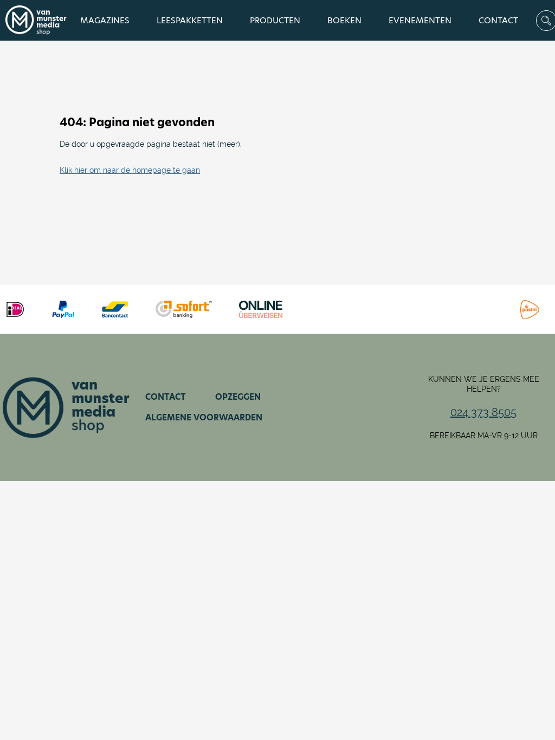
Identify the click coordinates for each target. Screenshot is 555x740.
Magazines (105, 20)
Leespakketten (190, 20)
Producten (275, 20)
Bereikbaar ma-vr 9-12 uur (484, 435)
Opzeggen (238, 397)
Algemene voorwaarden (203, 417)
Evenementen (420, 20)
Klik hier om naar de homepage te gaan (130, 170)
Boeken (344, 20)
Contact (498, 20)
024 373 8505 (483, 412)
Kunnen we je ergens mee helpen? (483, 384)
